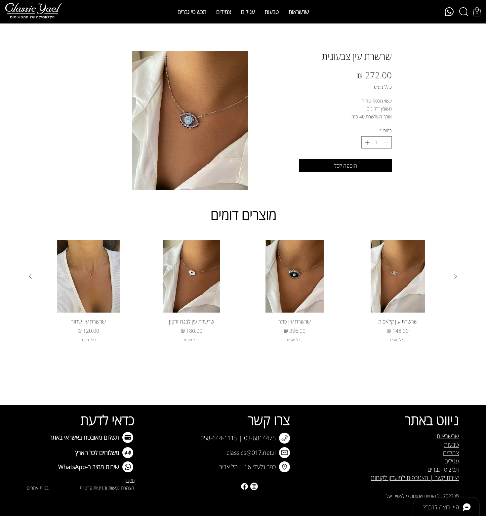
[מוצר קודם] (456, 276)
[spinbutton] (377, 142)
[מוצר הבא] (30, 276)
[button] (477, 11)
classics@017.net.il (251, 452)
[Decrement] (387, 142)
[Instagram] (254, 486)
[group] (243, 291)
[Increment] (366, 142)
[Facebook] (244, 486)
